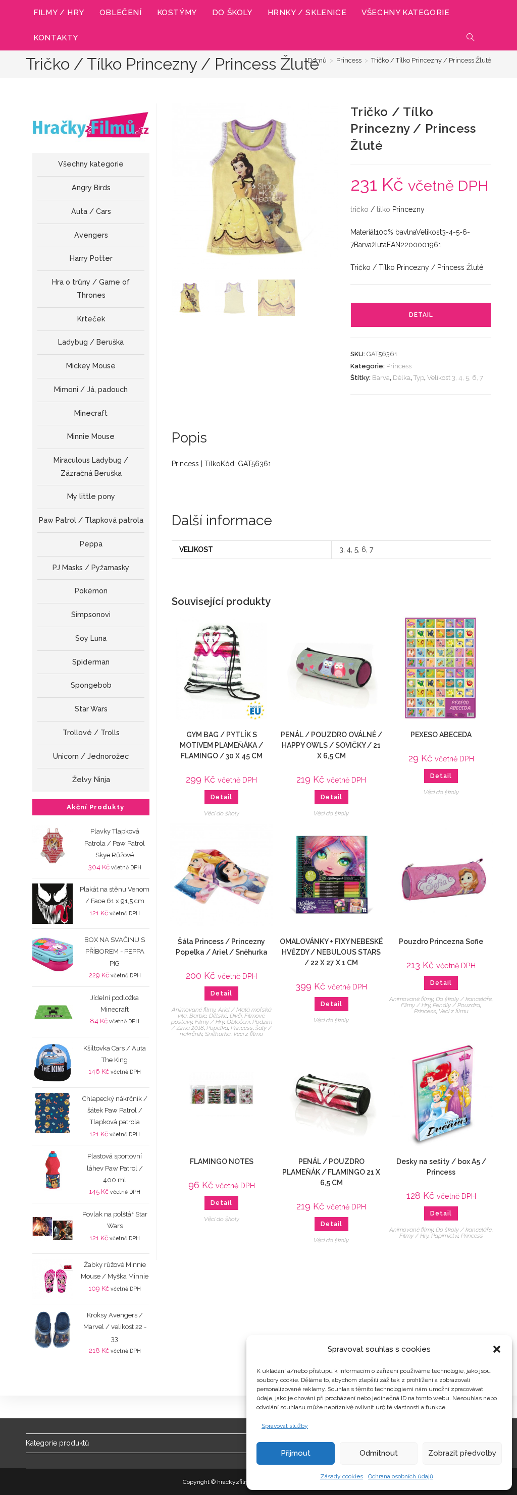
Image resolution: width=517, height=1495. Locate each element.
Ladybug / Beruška (91, 342)
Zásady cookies (341, 1476)
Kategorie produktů (57, 1443)
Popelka (217, 1027)
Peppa (91, 544)
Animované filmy (194, 1009)
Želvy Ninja (91, 780)
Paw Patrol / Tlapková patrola (91, 520)
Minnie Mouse (91, 436)
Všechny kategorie (91, 164)
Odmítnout (378, 1453)
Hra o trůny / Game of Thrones (91, 288)
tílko (383, 209)
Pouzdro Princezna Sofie (441, 941)
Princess (398, 366)
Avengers (91, 235)
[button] (497, 1349)
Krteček (91, 319)
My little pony (91, 496)
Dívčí (236, 1015)
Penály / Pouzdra (456, 1005)
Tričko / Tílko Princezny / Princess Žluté (431, 60)
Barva (381, 377)
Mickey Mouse (91, 366)
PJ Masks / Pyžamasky (91, 568)
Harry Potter (91, 258)
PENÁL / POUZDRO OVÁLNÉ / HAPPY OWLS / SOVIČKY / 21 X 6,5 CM (331, 745)
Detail (421, 314)
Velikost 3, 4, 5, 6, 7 (455, 377)
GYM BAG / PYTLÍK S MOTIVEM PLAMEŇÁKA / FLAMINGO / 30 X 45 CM (221, 745)
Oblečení (238, 1021)
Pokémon (91, 591)
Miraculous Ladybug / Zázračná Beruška (91, 466)
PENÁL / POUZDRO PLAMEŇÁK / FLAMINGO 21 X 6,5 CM (331, 1172)
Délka (401, 377)
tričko (359, 209)
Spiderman (91, 662)
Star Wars (91, 709)
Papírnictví (444, 1235)
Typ (418, 377)
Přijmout (296, 1453)
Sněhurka (218, 1033)
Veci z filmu (248, 1033)
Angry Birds (91, 188)
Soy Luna (91, 638)
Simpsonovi (91, 615)
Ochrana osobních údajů (400, 1476)
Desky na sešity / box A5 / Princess (441, 1166)
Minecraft (91, 413)
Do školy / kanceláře (464, 999)
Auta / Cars (91, 211)
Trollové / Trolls (91, 733)
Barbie (197, 1015)
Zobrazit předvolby (462, 1453)
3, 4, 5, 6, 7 (356, 549)
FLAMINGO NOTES (221, 1161)
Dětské (218, 1015)
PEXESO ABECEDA (441, 735)
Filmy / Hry (209, 1021)
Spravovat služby (285, 1425)
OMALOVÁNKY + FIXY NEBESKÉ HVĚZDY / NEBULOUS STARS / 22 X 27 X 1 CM (331, 952)
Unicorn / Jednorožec (91, 756)
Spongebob (91, 685)
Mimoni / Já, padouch (91, 389)
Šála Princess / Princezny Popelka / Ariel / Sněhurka (222, 946)
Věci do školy (221, 813)
